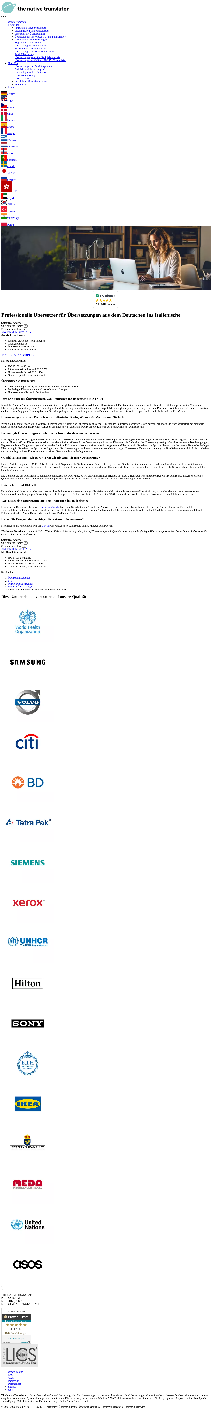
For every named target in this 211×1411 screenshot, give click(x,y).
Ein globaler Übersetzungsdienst (31, 81)
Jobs (10, 1389)
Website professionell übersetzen (31, 48)
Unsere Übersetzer (24, 78)
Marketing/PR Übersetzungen (30, 33)
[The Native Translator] (35, 13)
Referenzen (20, 84)
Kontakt (12, 87)
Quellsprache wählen (12, 325)
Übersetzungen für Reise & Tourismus (34, 51)
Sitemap (12, 1386)
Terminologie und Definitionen (31, 72)
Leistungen (13, 24)
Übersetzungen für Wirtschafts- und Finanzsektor (40, 36)
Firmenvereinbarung (25, 75)
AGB (11, 1377)
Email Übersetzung (24, 54)
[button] (105, 299)
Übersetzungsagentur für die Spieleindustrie (37, 57)
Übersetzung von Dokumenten (30, 45)
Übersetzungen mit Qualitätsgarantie (33, 66)
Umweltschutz (15, 1372)
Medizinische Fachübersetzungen (32, 30)
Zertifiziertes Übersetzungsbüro (31, 69)
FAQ (10, 1374)
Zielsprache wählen (11, 329)
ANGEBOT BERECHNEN (16, 332)
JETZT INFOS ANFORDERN (17, 355)
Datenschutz (14, 1383)
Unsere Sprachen (17, 21)
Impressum (13, 1380)
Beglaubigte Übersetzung (28, 42)
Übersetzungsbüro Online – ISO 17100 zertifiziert (40, 60)
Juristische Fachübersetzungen (30, 27)
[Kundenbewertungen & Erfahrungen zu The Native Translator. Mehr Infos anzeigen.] (16, 1342)
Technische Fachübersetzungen (31, 39)
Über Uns (13, 63)
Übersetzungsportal (49, 507)
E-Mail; (46, 525)
